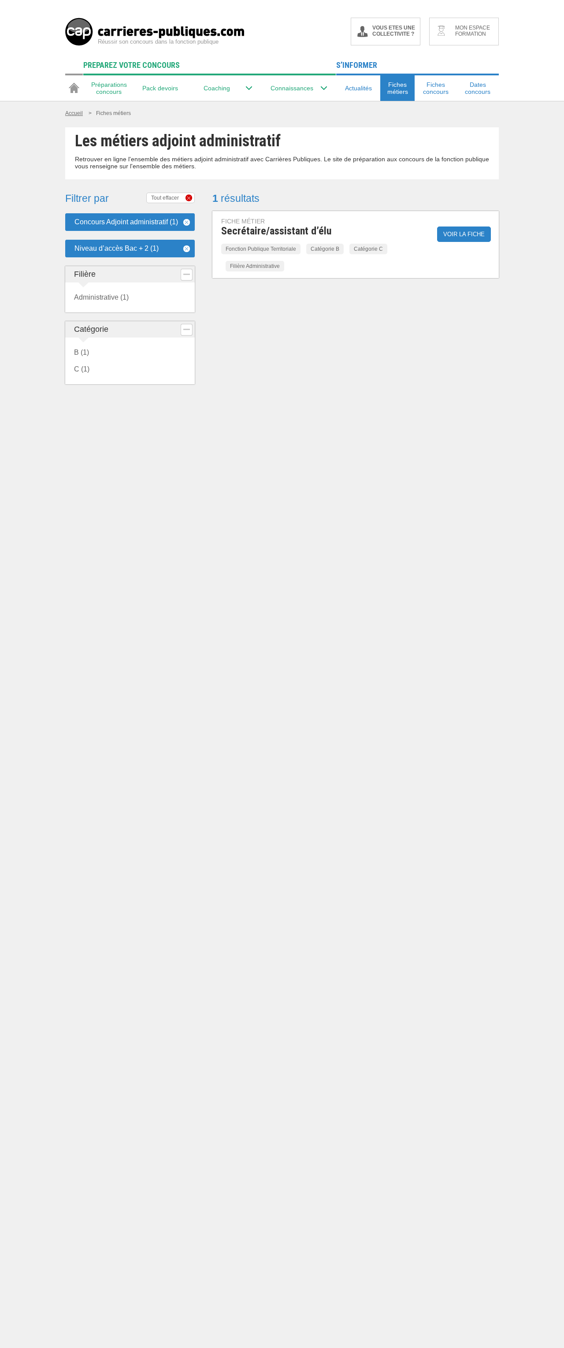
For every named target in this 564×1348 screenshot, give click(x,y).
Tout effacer (165, 198)
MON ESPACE (472, 31)
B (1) (81, 352)
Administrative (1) (101, 297)
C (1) (81, 369)
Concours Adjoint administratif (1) (126, 222)
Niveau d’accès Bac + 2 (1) (116, 248)
